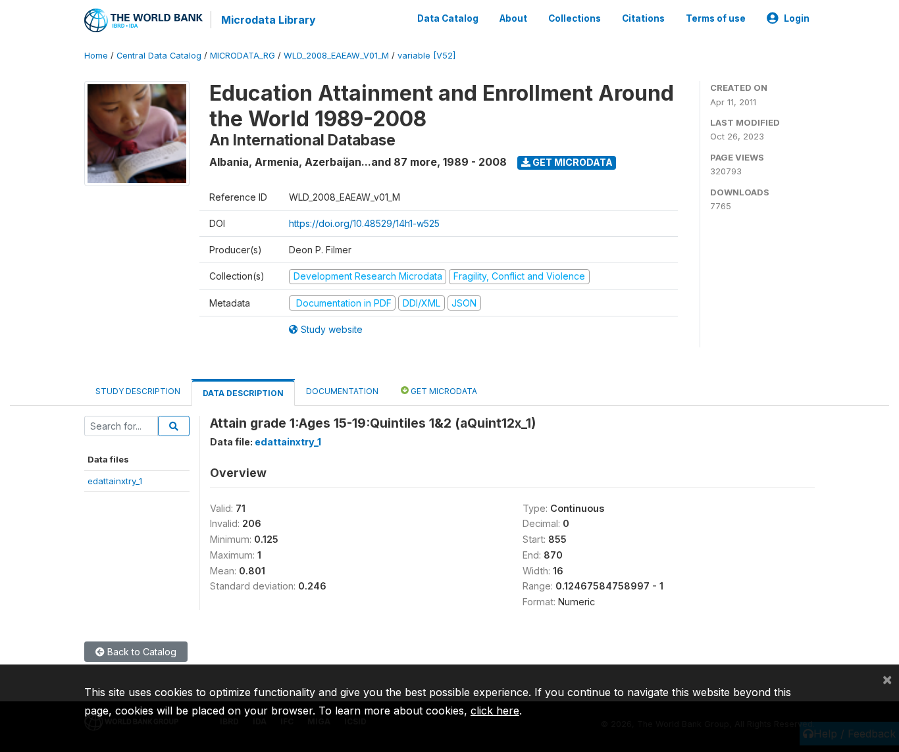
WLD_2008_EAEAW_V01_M (336, 56)
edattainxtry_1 (115, 481)
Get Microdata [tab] (443, 391)
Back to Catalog (140, 651)
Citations (643, 18)
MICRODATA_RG (242, 56)
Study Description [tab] (137, 391)
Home (96, 56)
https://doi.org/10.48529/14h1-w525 (364, 223)
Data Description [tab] (243, 393)
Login (796, 18)
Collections (574, 18)
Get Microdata (571, 162)
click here (495, 710)
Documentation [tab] (342, 391)
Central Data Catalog (158, 56)
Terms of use (716, 18)
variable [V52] (426, 56)
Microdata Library (268, 19)
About (513, 18)
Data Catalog (447, 18)
